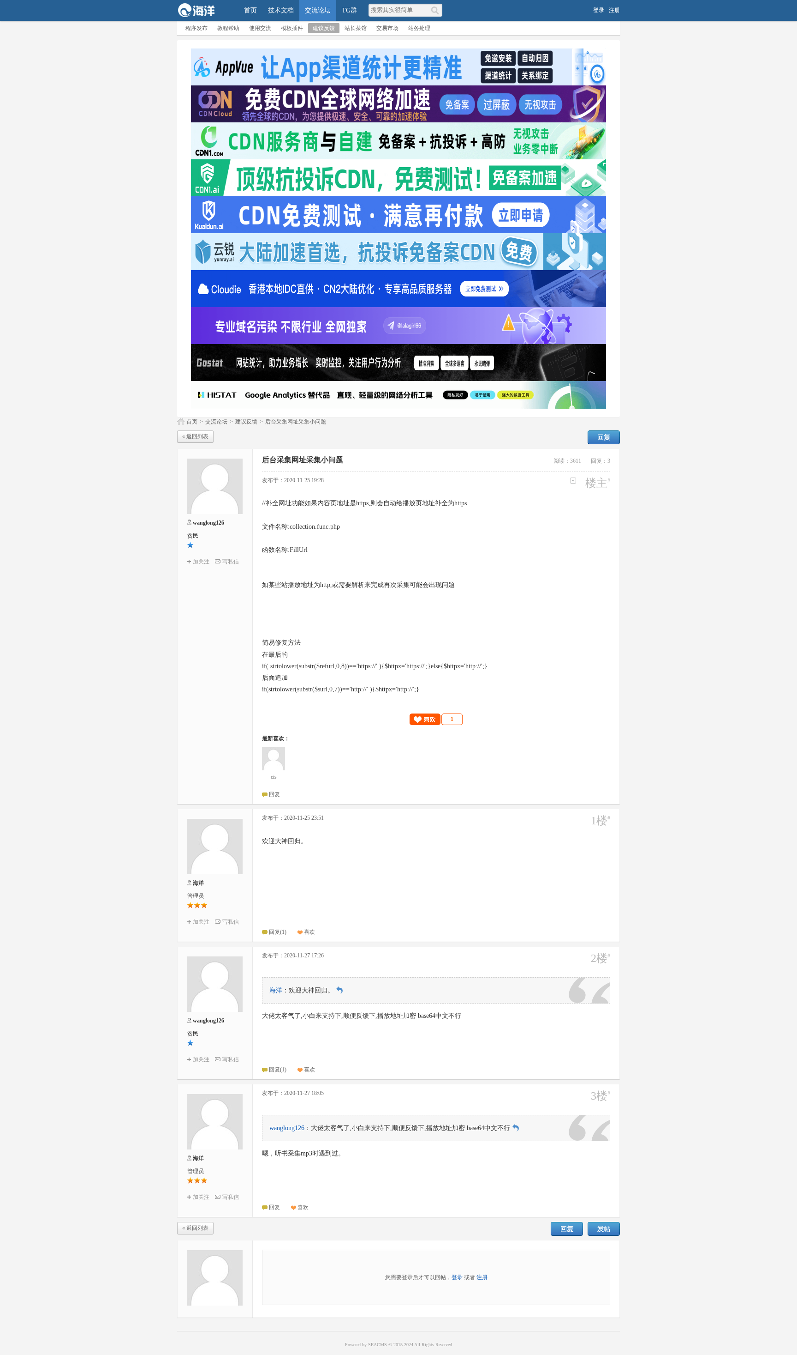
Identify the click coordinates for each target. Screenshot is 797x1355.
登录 (598, 10)
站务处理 (419, 28)
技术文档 (281, 10)
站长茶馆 (356, 28)
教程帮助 (228, 28)
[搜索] (436, 10)
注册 (614, 10)
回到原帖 (339, 990)
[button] (436, 719)
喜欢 (309, 932)
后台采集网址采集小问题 (295, 421)
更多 (573, 481)
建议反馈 (324, 28)
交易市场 (387, 28)
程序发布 (196, 28)
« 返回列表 (195, 436)
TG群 (349, 10)
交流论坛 (318, 10)
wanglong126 (208, 523)
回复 (604, 437)
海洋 (198, 883)
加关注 (201, 561)
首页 (250, 10)
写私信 (230, 561)
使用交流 (260, 28)
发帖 (604, 1229)
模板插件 (292, 28)
